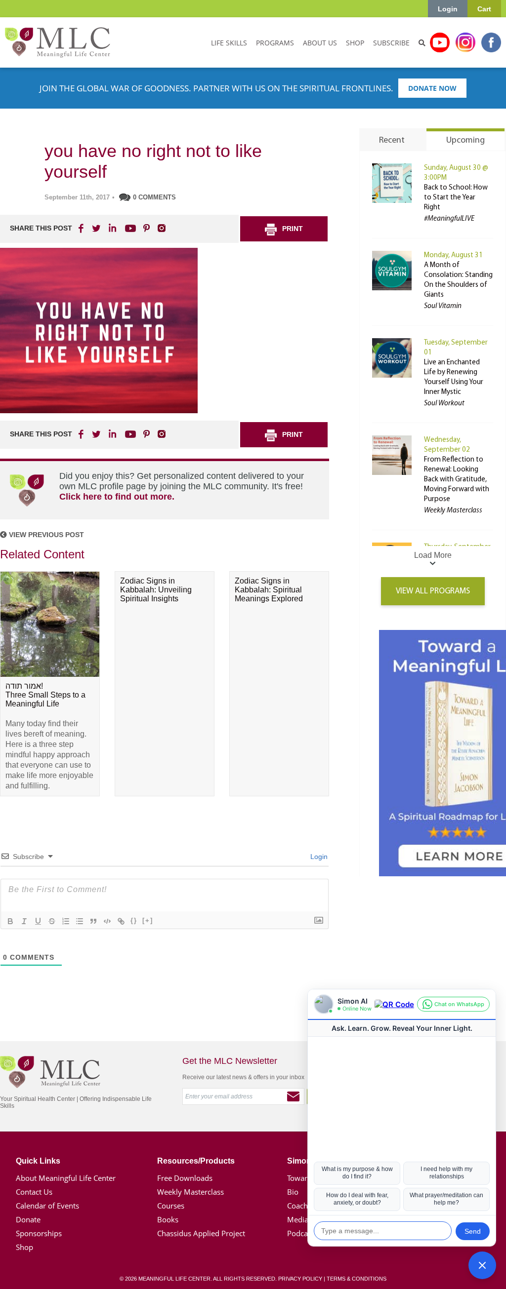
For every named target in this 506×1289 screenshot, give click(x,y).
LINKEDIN (112, 228)
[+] (147, 920)
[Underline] (38, 921)
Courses (170, 1206)
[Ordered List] (66, 921)
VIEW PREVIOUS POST (45, 535)
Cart (484, 9)
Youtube (440, 42)
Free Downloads (184, 1178)
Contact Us (34, 1192)
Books (167, 1219)
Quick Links (38, 1161)
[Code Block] (107, 921)
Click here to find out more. (116, 497)
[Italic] (24, 921)
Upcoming (465, 140)
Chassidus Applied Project (201, 1233)
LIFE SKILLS (229, 42)
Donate (28, 1219)
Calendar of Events (47, 1206)
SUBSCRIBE (391, 42)
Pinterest (146, 228)
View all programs (433, 591)
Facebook (491, 42)
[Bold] (10, 921)
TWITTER (97, 228)
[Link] (121, 921)
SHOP (355, 42)
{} (133, 920)
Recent (392, 140)
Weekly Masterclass (190, 1192)
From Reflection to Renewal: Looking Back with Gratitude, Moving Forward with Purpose (456, 479)
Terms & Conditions (356, 1279)
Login (448, 9)
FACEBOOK (82, 228)
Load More (433, 555)
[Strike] (52, 921)
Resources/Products (196, 1161)
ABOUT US (320, 42)
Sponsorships (39, 1233)
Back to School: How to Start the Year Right (456, 197)
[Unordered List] (79, 921)
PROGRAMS (275, 42)
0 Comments (154, 197)
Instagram (465, 42)
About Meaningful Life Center (66, 1178)
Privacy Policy (300, 1279)
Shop (24, 1247)
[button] (482, 1265)
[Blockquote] (93, 921)
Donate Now (432, 88)
